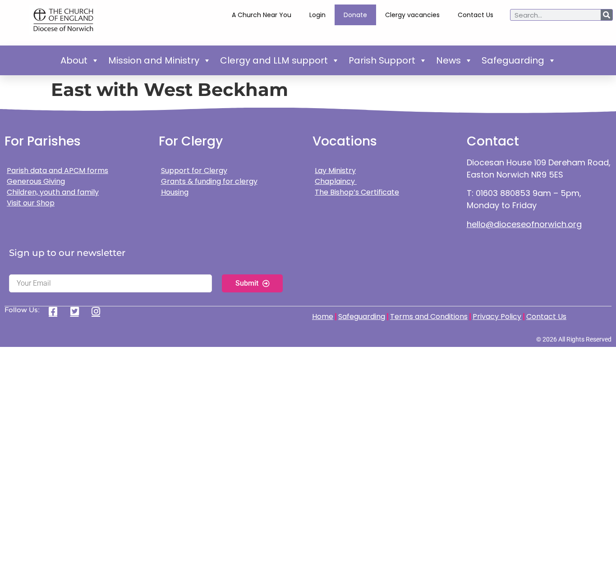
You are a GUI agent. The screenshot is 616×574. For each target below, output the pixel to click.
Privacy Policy (497, 316)
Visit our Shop (31, 203)
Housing (174, 192)
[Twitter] (77, 311)
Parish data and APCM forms (57, 170)
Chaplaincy (336, 181)
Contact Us (475, 14)
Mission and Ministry (153, 60)
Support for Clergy (194, 170)
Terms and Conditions (429, 316)
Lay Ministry (335, 170)
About (73, 60)
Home (322, 316)
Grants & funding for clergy (209, 181)
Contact (493, 141)
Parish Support (382, 60)
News (448, 60)
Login (317, 14)
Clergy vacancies (412, 14)
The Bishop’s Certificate (357, 192)
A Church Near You (261, 14)
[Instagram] (99, 311)
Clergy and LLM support (274, 60)
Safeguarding (513, 60)
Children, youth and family (53, 192)
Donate (355, 14)
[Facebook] (56, 311)
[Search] (606, 14)
